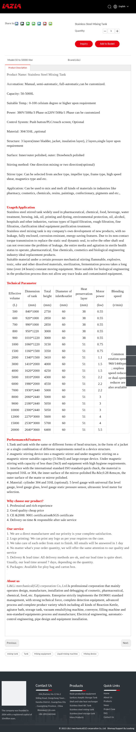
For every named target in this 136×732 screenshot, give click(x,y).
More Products (76, 717)
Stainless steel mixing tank (82, 709)
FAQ (105, 713)
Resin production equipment (83, 694)
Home (106, 693)
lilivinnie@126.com (46, 710)
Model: (11, 60)
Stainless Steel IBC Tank (80, 705)
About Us (108, 697)
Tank (26, 654)
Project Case (109, 709)
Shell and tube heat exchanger (84, 701)
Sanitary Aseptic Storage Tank (83, 698)
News (106, 705)
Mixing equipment (42, 654)
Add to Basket (107, 44)
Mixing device (90, 654)
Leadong (130, 728)
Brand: (71, 60)
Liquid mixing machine (67, 654)
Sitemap (111, 728)
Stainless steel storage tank (82, 713)
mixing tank (12, 654)
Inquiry (84, 44)
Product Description (17, 68)
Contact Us (109, 717)
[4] (14, 693)
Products (108, 701)
